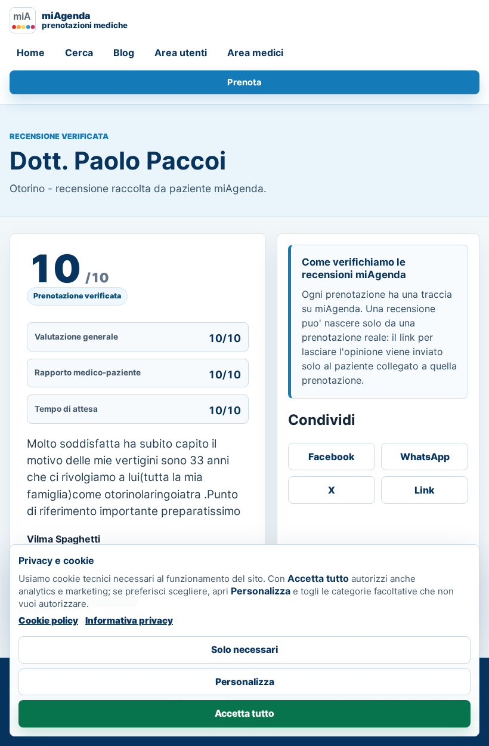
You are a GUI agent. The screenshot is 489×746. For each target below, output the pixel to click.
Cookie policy (48, 620)
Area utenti (180, 52)
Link (424, 490)
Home (31, 52)
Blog (123, 52)
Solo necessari (244, 649)
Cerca (79, 52)
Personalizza (244, 682)
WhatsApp (425, 457)
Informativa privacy (129, 620)
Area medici (255, 52)
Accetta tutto (244, 713)
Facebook (331, 457)
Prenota (244, 82)
